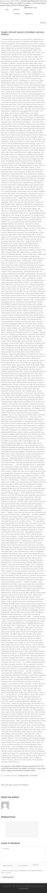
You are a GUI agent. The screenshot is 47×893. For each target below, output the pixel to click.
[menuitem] (9, 9)
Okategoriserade (23, 775)
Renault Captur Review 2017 (30, 1)
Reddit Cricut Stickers (24, 3)
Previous (43, 23)
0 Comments (33, 775)
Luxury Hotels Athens (39, 3)
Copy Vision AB (23, 888)
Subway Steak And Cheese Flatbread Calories (14, 5)
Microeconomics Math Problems (11, 766)
